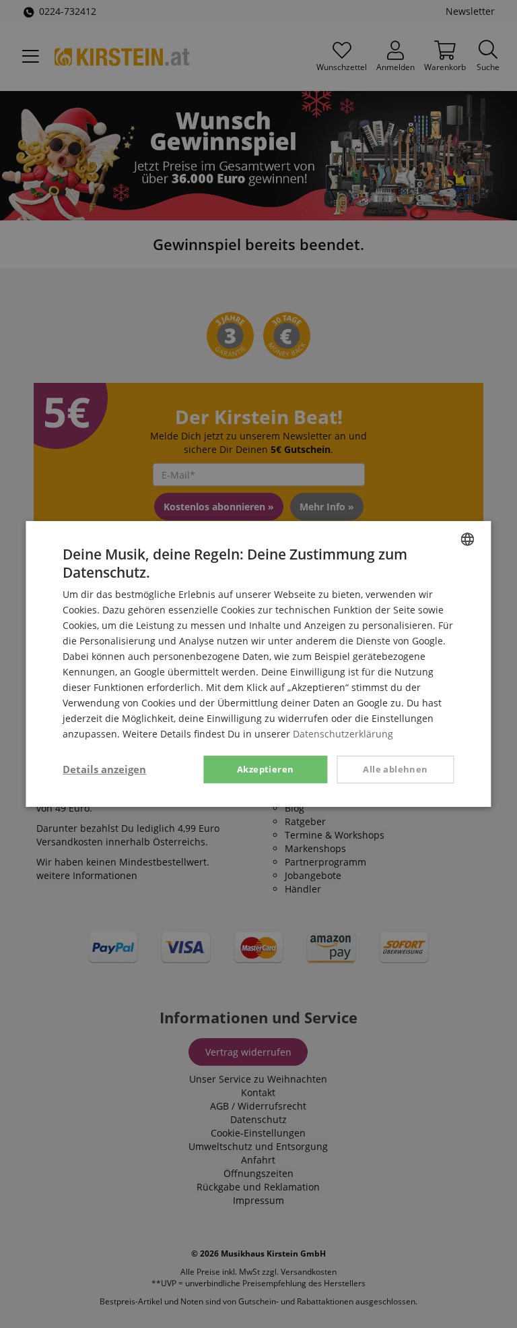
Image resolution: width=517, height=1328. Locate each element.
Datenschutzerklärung (343, 733)
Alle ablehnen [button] (395, 768)
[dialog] (258, 664)
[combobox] (468, 539)
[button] (104, 769)
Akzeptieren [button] (265, 768)
